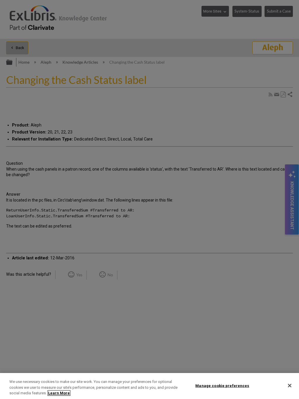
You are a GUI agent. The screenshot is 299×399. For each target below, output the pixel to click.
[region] (149, 386)
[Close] (289, 385)
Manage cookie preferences (222, 385)
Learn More (59, 393)
